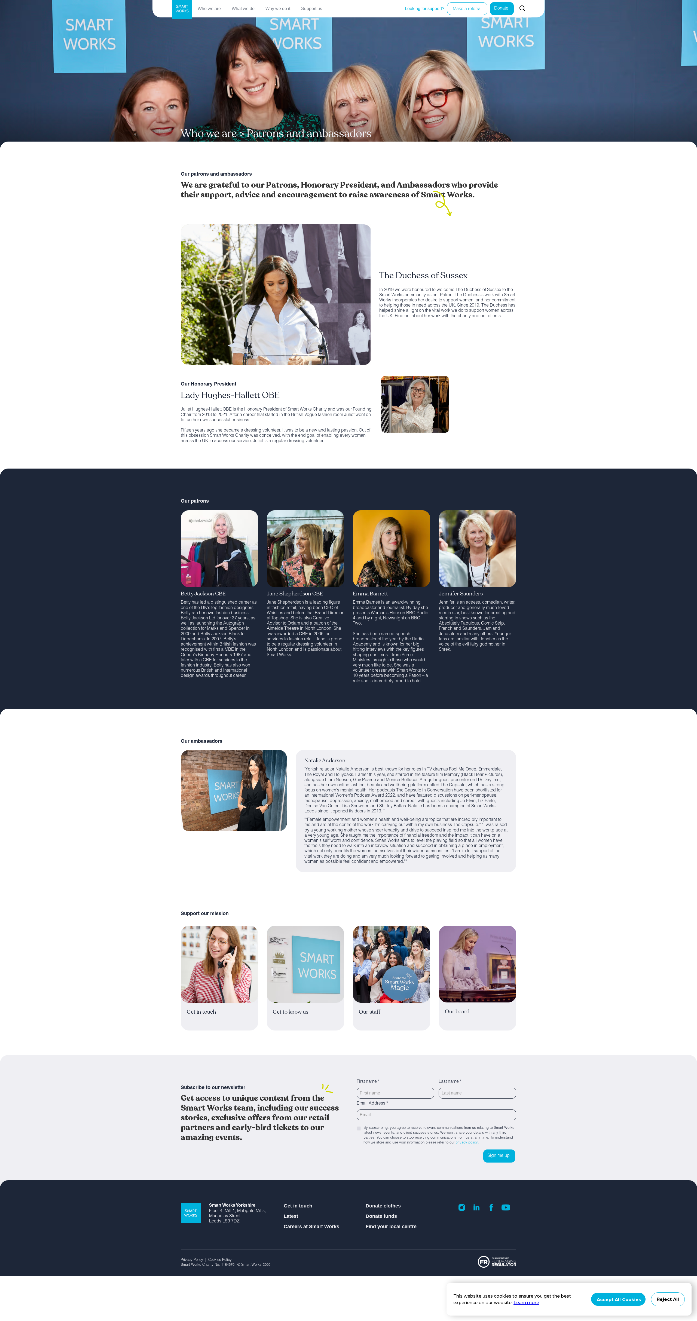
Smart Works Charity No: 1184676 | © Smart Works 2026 (225, 1265)
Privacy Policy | (194, 1260)
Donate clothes (383, 1206)
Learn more (526, 1302)
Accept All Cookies (619, 1299)
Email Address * (372, 1104)
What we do (243, 8)
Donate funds (381, 1216)
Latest (291, 1216)
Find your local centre (391, 1226)
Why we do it (277, 8)
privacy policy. (467, 1143)
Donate (501, 9)
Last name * (450, 1082)
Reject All (668, 1299)
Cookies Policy (220, 1260)
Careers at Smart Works (311, 1226)
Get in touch (298, 1206)
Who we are (209, 8)
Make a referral (467, 9)
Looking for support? (424, 8)
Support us (311, 8)
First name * (368, 1082)
